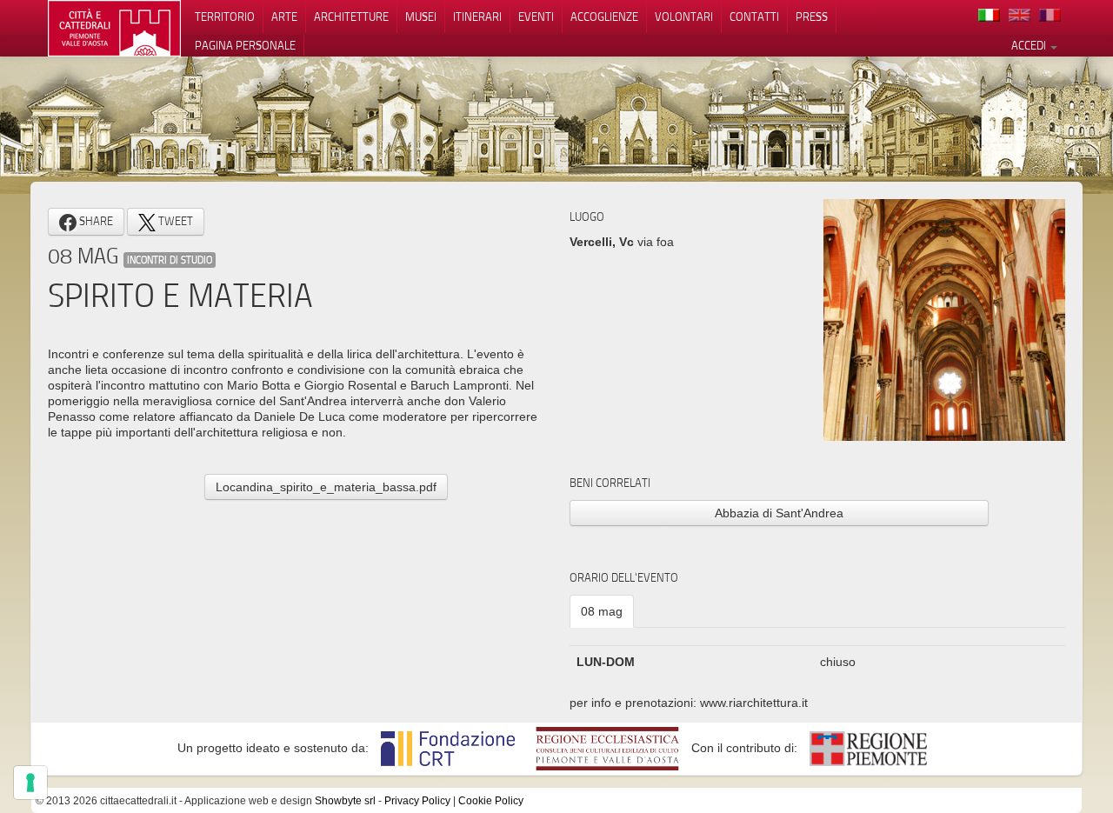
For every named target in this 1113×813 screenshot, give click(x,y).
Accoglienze (604, 16)
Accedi (1030, 45)
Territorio (225, 16)
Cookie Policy (490, 801)
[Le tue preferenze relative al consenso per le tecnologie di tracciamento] (30, 782)
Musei (421, 16)
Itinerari (477, 16)
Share (95, 221)
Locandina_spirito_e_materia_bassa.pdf (326, 487)
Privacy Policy (417, 801)
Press (812, 16)
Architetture (351, 16)
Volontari (684, 16)
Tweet (174, 221)
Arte (284, 16)
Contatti (754, 16)
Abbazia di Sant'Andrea (779, 513)
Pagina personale (245, 45)
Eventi (536, 16)
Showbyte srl (345, 801)
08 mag (602, 611)
